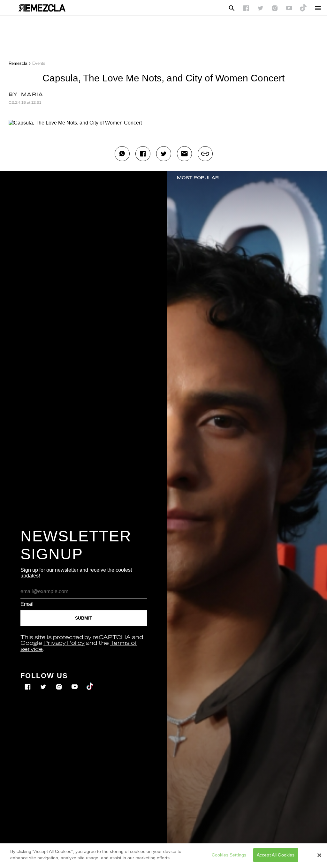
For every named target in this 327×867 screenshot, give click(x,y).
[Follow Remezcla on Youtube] (75, 682)
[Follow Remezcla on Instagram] (275, 8)
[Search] (231, 8)
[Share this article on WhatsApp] (122, 153)
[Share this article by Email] (184, 153)
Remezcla (18, 63)
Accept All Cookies (276, 854)
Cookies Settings (229, 854)
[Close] (319, 855)
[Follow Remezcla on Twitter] (44, 682)
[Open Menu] (318, 8)
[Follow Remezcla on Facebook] (246, 8)
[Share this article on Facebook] (142, 153)
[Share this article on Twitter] (163, 153)
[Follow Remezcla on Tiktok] (90, 682)
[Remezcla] (42, 8)
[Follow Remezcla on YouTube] (289, 8)
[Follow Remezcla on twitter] (260, 8)
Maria (32, 95)
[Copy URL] (205, 153)
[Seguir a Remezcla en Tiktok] (303, 8)
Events (38, 63)
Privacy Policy (64, 643)
